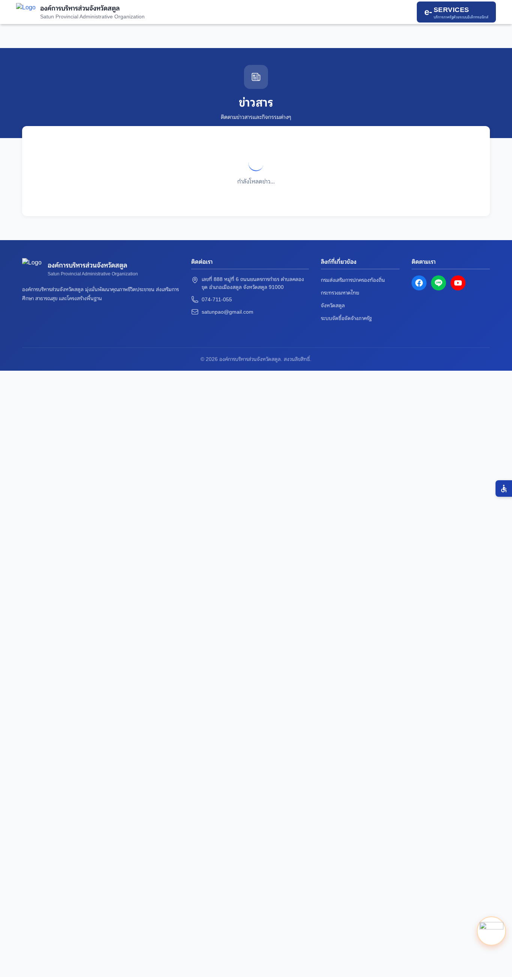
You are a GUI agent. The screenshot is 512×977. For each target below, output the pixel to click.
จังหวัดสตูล (333, 305)
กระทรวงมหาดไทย (340, 293)
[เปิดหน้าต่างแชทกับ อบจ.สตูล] (491, 932)
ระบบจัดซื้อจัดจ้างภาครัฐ (346, 318)
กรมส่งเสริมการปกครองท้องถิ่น (353, 280)
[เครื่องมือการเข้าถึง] (504, 488)
